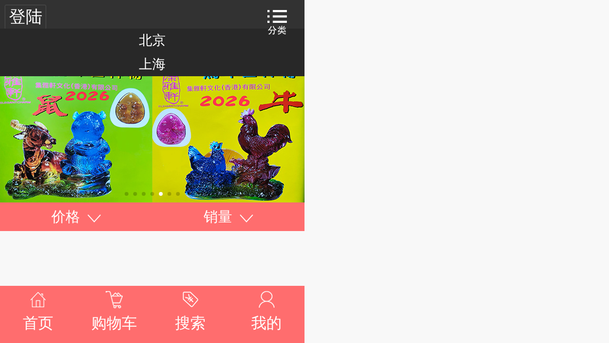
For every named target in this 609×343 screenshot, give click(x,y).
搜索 (190, 323)
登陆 (25, 17)
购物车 (114, 323)
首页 (38, 323)
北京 (152, 40)
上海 (152, 64)
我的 (266, 323)
